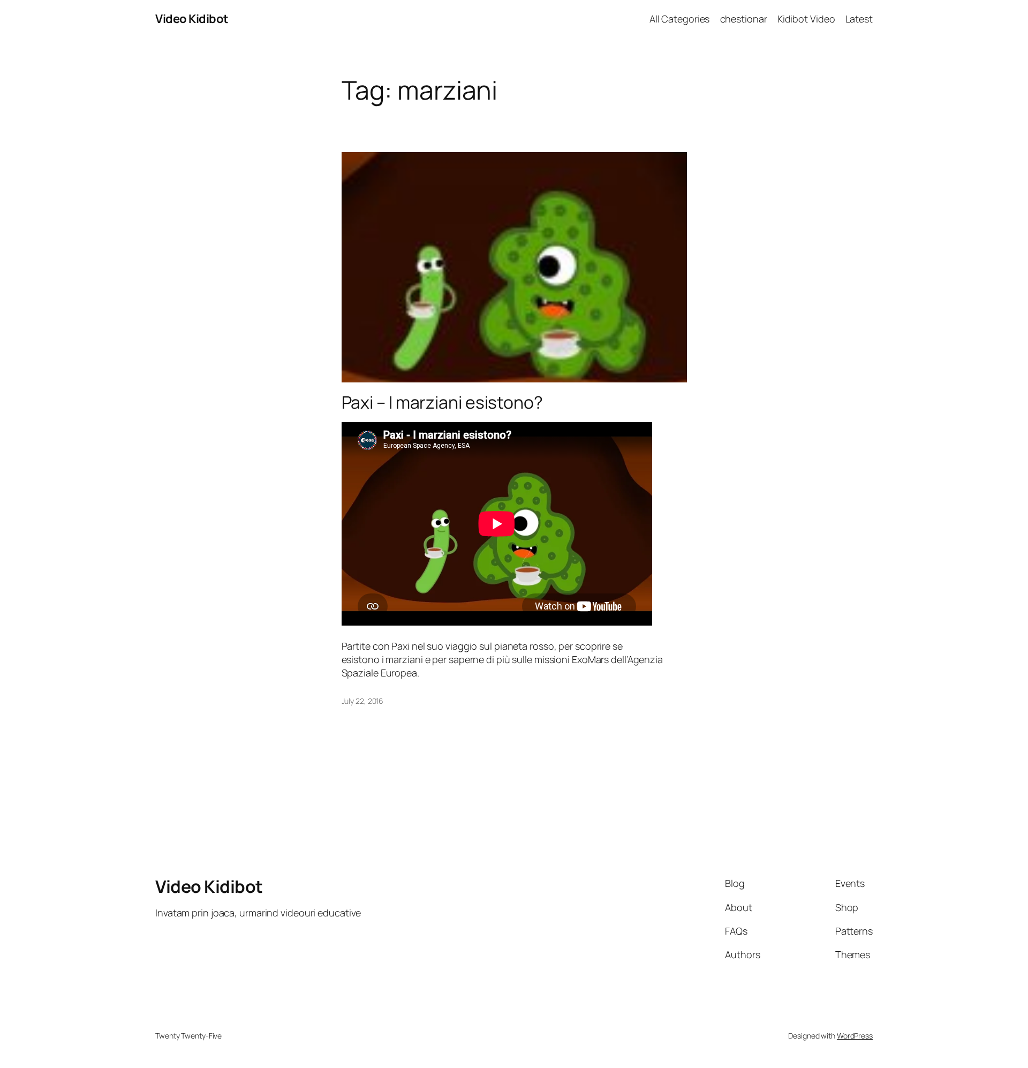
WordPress (855, 1036)
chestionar (743, 18)
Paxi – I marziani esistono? (442, 402)
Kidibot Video (806, 18)
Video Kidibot (192, 19)
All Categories (679, 18)
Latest (859, 18)
